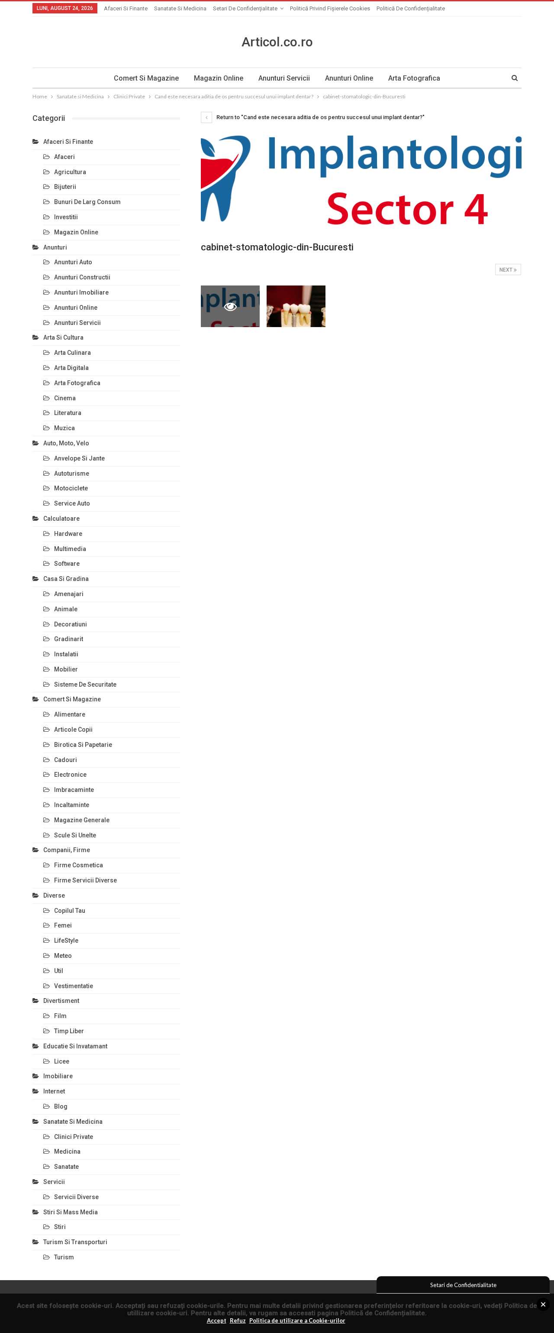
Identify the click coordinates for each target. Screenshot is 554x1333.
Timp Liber (69, 1031)
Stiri (60, 1226)
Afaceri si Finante (126, 8)
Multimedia (70, 548)
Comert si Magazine (146, 78)
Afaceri (64, 156)
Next (506, 270)
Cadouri (65, 759)
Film (60, 1015)
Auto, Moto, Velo (66, 443)
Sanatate (66, 1166)
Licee (61, 1061)
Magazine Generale (82, 820)
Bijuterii (65, 186)
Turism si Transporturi (75, 1242)
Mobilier (66, 669)
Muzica (64, 428)
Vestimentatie (73, 986)
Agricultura (70, 172)
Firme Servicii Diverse (85, 880)
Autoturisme (71, 473)
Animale (65, 609)
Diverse (54, 895)
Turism (64, 1257)
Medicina (67, 1151)
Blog (61, 1106)
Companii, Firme (66, 850)
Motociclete (71, 488)
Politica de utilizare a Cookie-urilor (297, 1320)
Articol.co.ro (277, 41)
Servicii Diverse (76, 1197)
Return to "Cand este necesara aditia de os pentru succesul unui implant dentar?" (320, 117)
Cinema (65, 398)
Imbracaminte (74, 789)
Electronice (70, 774)
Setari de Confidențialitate (245, 8)
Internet (54, 1091)
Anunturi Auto (73, 262)
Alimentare (69, 714)
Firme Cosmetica (78, 865)
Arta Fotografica (414, 78)
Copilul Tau (69, 910)
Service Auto (72, 503)
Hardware (68, 533)
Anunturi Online (349, 78)
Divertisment (61, 1000)
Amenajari (69, 593)
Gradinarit (68, 639)
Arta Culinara (72, 352)
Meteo (63, 955)
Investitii (66, 217)
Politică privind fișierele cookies (330, 8)
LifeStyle (66, 940)
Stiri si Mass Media (70, 1212)
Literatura (67, 412)
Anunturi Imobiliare (81, 292)
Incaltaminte (71, 804)
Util (58, 970)
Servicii (54, 1181)
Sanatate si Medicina (180, 8)
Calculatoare (61, 518)
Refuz (238, 1320)
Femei (63, 925)
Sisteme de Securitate (85, 684)
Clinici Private (73, 1136)
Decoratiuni (70, 624)
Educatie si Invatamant (75, 1046)
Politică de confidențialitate (411, 8)
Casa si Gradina (66, 578)
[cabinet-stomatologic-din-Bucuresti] (296, 306)
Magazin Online (218, 78)
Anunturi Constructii (82, 277)
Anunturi (55, 247)
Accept (216, 1320)
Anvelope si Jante (79, 458)
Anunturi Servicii (284, 78)
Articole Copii (73, 729)
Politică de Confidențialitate (382, 1313)
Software (67, 563)
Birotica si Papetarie (83, 744)
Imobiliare (58, 1076)
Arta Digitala (71, 367)
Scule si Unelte (75, 835)
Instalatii (66, 654)
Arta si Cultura (63, 337)
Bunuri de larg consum (87, 201)
